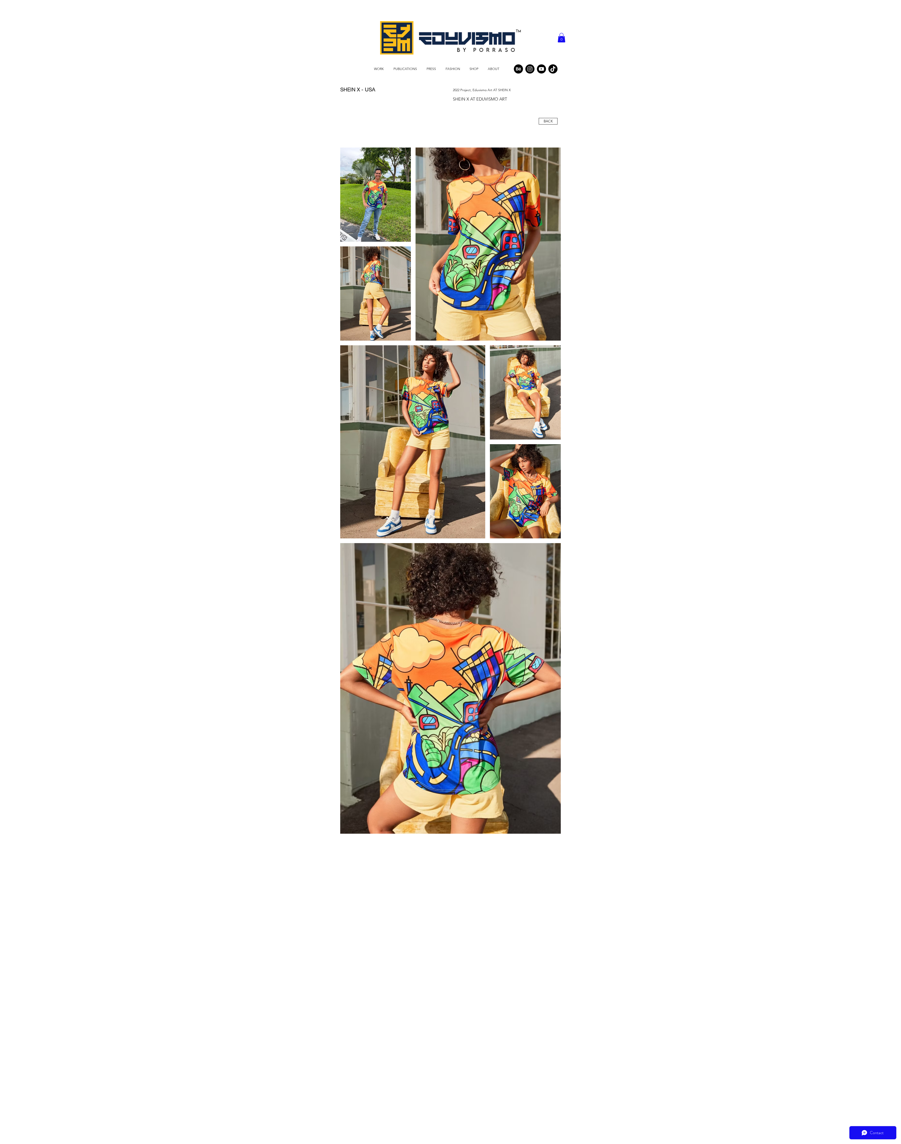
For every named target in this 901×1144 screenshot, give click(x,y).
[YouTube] (541, 69)
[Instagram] (529, 69)
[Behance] (518, 69)
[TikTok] (552, 69)
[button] (561, 38)
